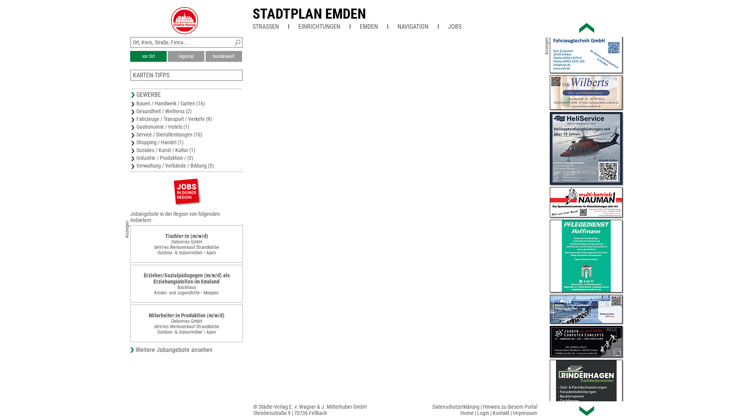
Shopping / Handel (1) (159, 142)
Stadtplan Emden (309, 14)
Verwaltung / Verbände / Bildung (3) (175, 166)
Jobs (455, 26)
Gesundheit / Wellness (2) (164, 111)
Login (483, 413)
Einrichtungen (319, 26)
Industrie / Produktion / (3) (164, 158)
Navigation (413, 26)
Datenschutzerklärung (455, 407)
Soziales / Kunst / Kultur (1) (165, 150)
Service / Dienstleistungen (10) (169, 134)
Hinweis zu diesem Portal (510, 407)
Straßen (266, 26)
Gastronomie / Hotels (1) (162, 127)
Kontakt (501, 413)
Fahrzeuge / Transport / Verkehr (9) (174, 119)
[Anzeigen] (186, 191)
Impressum (525, 413)
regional (186, 56)
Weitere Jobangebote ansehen (174, 350)
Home (467, 413)
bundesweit (224, 56)
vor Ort (148, 56)
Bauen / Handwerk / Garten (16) (170, 103)
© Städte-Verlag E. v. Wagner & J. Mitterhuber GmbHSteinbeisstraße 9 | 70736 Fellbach (310, 410)
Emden (369, 26)
